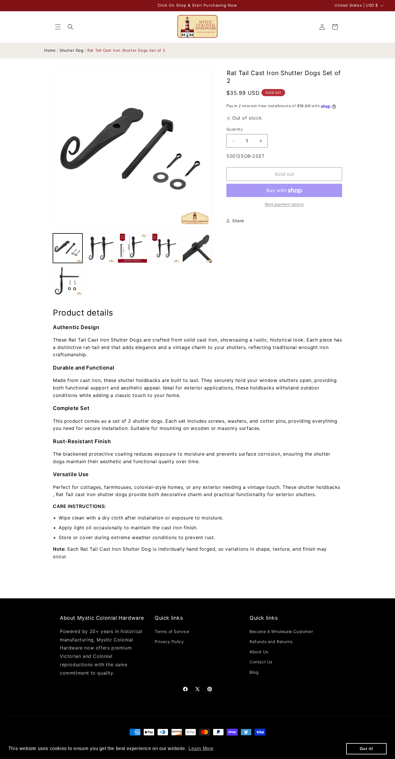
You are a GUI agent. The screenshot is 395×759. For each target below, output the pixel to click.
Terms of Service (172, 631)
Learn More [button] (201, 748)
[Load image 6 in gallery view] (67, 280)
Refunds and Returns (271, 641)
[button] (57, 27)
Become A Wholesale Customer (281, 631)
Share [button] (238, 220)
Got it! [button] (366, 748)
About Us (259, 651)
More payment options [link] (284, 204)
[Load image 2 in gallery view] (100, 248)
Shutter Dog (72, 50)
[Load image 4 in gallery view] (165, 248)
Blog (254, 672)
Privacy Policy (169, 641)
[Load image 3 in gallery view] (132, 248)
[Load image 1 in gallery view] (67, 248)
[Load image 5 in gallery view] (197, 248)
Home (50, 50)
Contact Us (261, 661)
